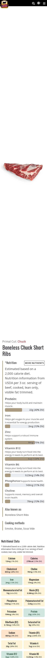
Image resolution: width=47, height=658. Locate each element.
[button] (39, 3)
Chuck (22, 341)
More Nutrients (34, 363)
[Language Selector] (39, 3)
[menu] (44, 3)
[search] (33, 3)
